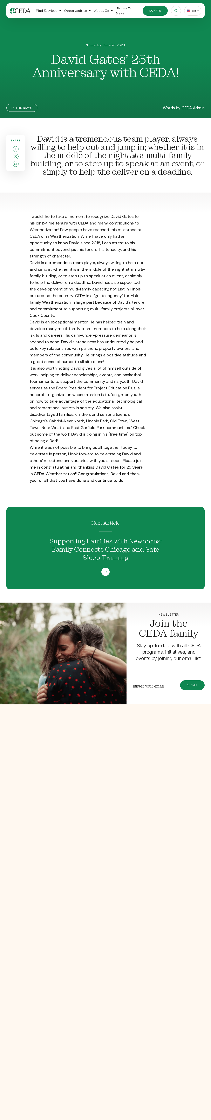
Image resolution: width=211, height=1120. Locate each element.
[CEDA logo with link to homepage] (20, 11)
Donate (155, 10)
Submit (192, 685)
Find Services (46, 10)
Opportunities (75, 10)
